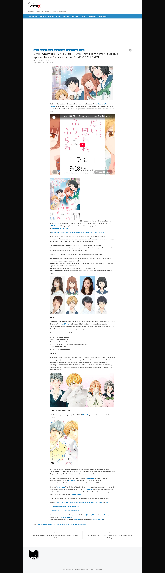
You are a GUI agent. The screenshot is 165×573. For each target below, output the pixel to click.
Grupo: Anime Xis (97, 520)
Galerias (75, 16)
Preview (75, 50)
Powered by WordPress (81, 569)
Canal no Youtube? (66, 517)
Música (69, 50)
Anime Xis (76, 520)
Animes (36, 50)
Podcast (66, 16)
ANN (106, 502)
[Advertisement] (82, 34)
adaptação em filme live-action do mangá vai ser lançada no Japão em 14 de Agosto (78, 232)
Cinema (50, 50)
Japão (56, 50)
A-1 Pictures (43, 524)
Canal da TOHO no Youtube (63, 502)
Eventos (43, 16)
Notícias (35, 16)
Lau (36, 60)
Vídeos (82, 50)
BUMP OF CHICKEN (55, 524)
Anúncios (43, 50)
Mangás (62, 50)
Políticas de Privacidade (88, 16)
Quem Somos (103, 16)
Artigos (58, 16)
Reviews (51, 16)
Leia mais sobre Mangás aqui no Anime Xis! (65, 506)
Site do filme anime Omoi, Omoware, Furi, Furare (87, 502)
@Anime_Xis (90, 515)
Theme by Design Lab (96, 569)
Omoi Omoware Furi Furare (77, 524)
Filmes (65, 524)
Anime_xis (107, 515)
